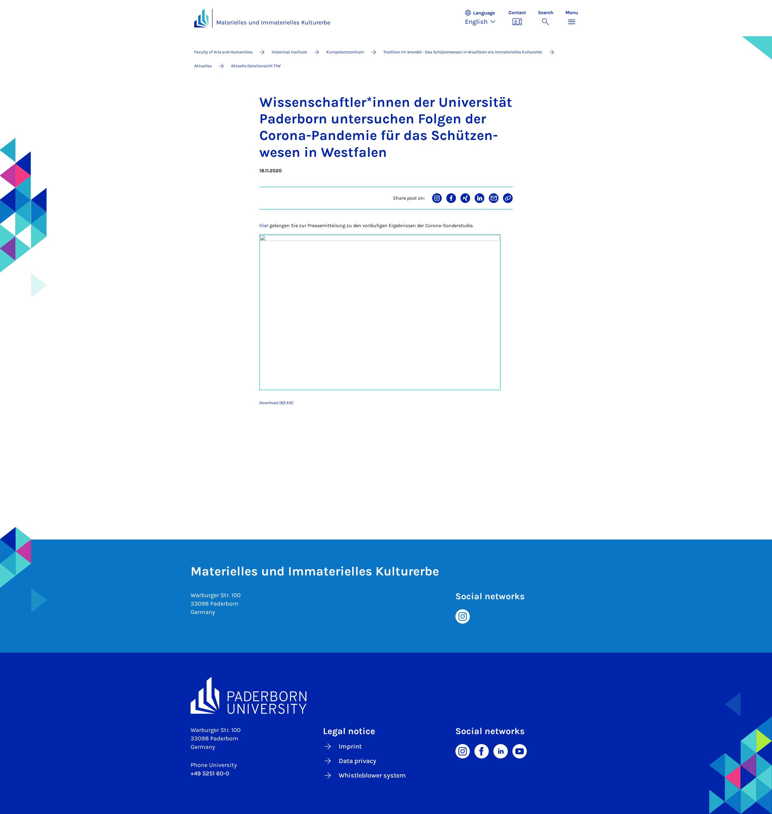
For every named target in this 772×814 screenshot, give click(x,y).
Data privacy (357, 761)
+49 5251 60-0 (210, 773)
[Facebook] (481, 751)
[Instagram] (462, 616)
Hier (263, 225)
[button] (483, 18)
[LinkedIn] (500, 751)
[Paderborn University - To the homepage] (201, 18)
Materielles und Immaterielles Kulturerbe (273, 22)
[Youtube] (519, 751)
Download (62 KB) (276, 402)
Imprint (350, 746)
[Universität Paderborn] (386, 695)
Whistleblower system (372, 775)
